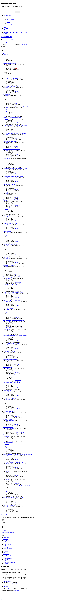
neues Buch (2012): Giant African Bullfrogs (13, 327)
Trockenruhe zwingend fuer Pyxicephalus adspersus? (15, 168)
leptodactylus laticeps (8, 470)
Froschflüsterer (6, 215)
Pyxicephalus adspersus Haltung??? (11, 277)
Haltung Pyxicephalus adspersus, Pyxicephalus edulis (15, 125)
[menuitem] (12, 18)
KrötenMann (8, 278)
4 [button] (3, 53)
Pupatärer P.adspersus (8, 390)
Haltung (29, 64)
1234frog (7, 301)
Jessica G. (7, 321)
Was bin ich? (6, 257)
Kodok (17, 440)
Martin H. (17, 103)
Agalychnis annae (7, 231)
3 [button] (3, 51)
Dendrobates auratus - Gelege (10, 223)
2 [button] (3, 50)
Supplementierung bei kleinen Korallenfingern (13, 320)
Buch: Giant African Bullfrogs (10, 351)
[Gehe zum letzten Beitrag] (17, 68)
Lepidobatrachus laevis (8, 442)
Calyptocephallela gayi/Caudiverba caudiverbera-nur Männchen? (18, 454)
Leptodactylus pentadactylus (9, 398)
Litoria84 (7, 258)
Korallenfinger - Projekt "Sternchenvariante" (13, 176)
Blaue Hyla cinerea (7, 192)
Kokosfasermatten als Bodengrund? (11, 382)
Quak (15, 39)
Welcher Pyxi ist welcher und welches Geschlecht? (15, 478)
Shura (6, 169)
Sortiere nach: (17, 517)
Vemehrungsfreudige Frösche (10, 374)
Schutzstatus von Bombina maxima (11, 343)
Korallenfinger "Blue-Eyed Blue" (11, 86)
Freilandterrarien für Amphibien (10, 156)
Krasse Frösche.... (7, 207)
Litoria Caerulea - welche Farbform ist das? (13, 292)
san (8, 39)
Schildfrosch (18, 372)
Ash (6, 64)
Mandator (7, 498)
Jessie (16, 130)
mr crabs (7, 391)
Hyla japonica (6, 94)
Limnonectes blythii (7, 367)
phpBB (8, 588)
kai (6, 185)
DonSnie (7, 360)
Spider (16, 220)
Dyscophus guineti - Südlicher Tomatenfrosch (13, 200)
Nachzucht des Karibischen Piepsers (11, 149)
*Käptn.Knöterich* (9, 420)
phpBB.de (16, 590)
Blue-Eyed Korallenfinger (9, 265)
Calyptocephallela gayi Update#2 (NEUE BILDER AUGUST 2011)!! (19, 485)
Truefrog (17, 83)
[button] (5, 54)
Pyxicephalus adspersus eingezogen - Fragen (13, 462)
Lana (6, 142)
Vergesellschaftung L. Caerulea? (10, 284)
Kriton (6, 134)
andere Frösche (6, 37)
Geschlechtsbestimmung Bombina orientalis (13, 497)
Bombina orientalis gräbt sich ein (10, 359)
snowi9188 (8, 412)
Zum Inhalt (3, 8)
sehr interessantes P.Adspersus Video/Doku (13, 300)
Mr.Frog (7, 309)
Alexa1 (7, 506)
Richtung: (31, 517)
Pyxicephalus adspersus (8, 308)
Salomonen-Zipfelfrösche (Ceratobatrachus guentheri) (15, 106)
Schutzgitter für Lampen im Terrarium (12, 78)
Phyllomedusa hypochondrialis (10, 244)
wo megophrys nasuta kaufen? (10, 141)
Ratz (16, 213)
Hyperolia (7, 79)
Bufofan (12, 39)
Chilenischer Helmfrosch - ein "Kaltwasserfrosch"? (15, 335)
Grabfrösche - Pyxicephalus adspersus (12, 117)
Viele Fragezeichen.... (8, 427)
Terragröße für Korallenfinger (10, 411)
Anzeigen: (4, 517)
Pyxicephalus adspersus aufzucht (10, 434)
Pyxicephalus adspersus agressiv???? (11, 505)
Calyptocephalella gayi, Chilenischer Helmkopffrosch (15, 133)
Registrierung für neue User (9, 63)
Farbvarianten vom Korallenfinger (11, 184)
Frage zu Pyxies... (7, 419)
